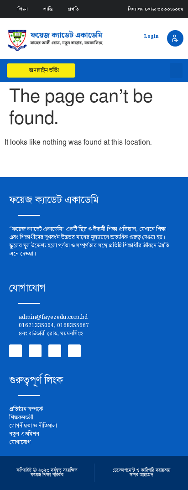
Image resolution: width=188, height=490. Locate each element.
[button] (176, 70)
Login (151, 36)
